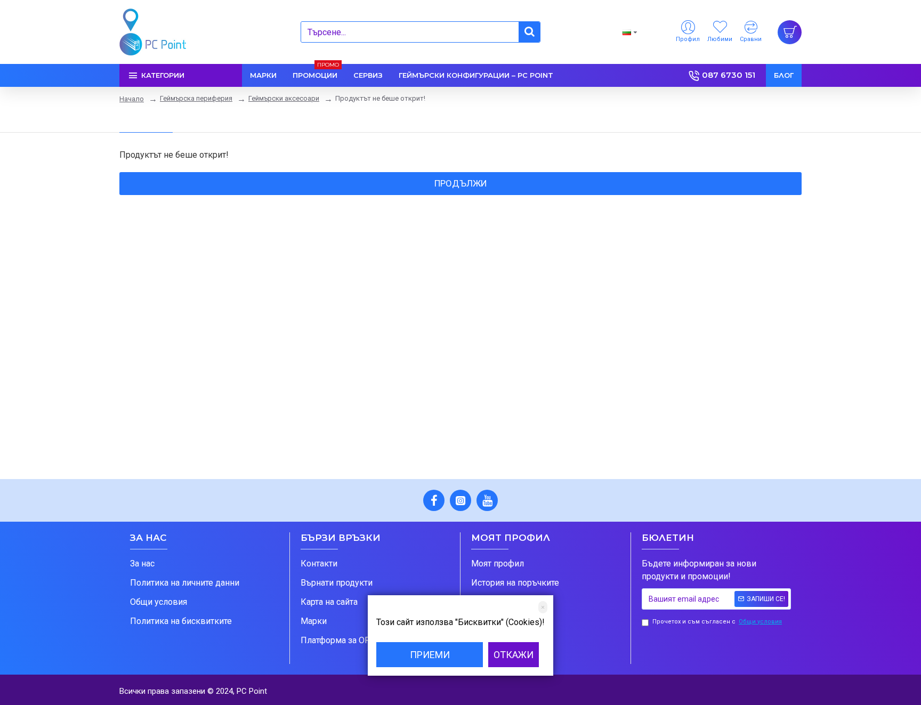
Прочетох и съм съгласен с (717, 621)
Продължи (460, 183)
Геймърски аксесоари (283, 98)
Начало (131, 99)
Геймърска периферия (196, 98)
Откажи (514, 654)
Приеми (430, 654)
